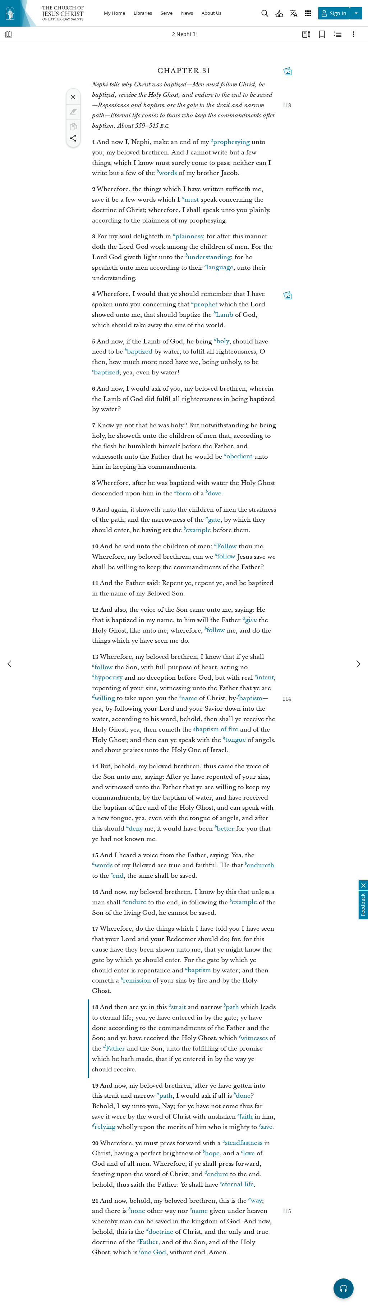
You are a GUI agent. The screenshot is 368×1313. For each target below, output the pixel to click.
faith (246, 1116)
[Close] (73, 97)
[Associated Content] (287, 71)
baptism (250, 698)
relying (105, 1127)
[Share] (73, 138)
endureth (260, 865)
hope (212, 1153)
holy (222, 341)
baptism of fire (217, 729)
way (256, 1200)
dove (214, 493)
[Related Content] (338, 34)
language (219, 267)
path (232, 1007)
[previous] (10, 664)
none (137, 1210)
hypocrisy (108, 677)
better (225, 828)
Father (115, 1048)
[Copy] (73, 126)
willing (105, 698)
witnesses (254, 1038)
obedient (239, 456)
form (184, 493)
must (191, 199)
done (243, 1095)
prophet (205, 304)
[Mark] (73, 112)
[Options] (353, 34)
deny (136, 828)
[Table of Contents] (8, 34)
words (168, 172)
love (249, 1153)
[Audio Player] (344, 1288)
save (266, 1127)
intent (265, 677)
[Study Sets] (306, 34)
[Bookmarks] (322, 34)
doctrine (160, 1231)
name (189, 698)
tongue (235, 740)
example (198, 530)
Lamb (224, 314)
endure (135, 902)
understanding (209, 257)
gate (214, 519)
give (251, 620)
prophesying (231, 142)
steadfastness (243, 1143)
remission (137, 980)
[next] (358, 664)
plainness (189, 236)
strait (178, 1007)
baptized (139, 351)
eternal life (238, 1184)
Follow (227, 546)
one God (153, 1252)
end (118, 875)
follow (226, 556)
